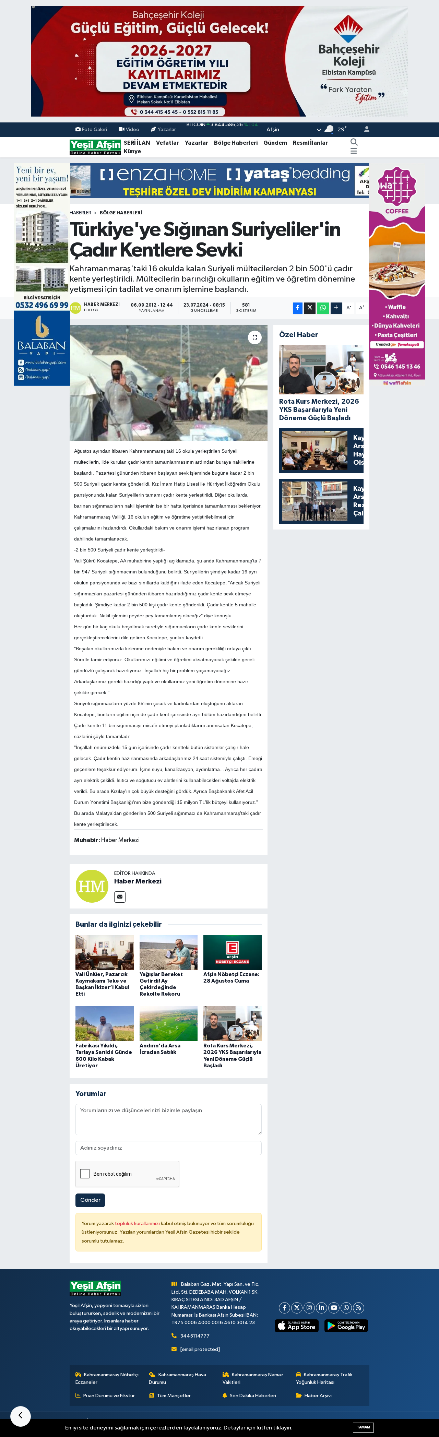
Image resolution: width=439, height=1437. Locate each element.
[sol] (42, 274)
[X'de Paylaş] (310, 308)
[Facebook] (284, 1308)
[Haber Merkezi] (91, 886)
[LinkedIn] (321, 1308)
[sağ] (397, 274)
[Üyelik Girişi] (363, 129)
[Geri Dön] (20, 1416)
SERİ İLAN (137, 143)
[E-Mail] (120, 897)
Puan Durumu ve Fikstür (109, 1395)
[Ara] (354, 143)
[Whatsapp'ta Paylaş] (323, 308)
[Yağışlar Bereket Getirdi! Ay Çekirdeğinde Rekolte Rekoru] (169, 952)
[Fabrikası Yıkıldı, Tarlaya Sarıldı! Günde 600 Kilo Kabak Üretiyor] (104, 1023)
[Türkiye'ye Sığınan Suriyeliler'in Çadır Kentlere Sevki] (169, 383)
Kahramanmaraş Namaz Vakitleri (253, 1378)
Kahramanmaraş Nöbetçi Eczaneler (107, 1378)
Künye (132, 151)
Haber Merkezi (138, 881)
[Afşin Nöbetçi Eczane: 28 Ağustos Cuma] (232, 952)
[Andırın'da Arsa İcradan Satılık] (169, 1023)
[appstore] (296, 1325)
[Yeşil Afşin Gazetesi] (95, 147)
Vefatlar (167, 143)
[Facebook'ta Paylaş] (297, 308)
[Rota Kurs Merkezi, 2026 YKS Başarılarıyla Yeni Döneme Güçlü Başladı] (232, 1023)
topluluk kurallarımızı (138, 1223)
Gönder (90, 1200)
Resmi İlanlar (310, 143)
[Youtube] (334, 1308)
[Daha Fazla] (336, 308)
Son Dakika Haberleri (253, 1395)
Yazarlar (167, 129)
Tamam (363, 1427)
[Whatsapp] (346, 1308)
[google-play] (346, 1325)
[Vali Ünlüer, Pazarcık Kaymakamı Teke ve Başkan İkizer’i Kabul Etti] (104, 952)
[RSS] (358, 1308)
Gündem (275, 143)
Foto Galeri (94, 129)
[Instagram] (309, 1308)
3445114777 (195, 1336)
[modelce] (219, 180)
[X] (296, 1308)
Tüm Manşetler (174, 1395)
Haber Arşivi (318, 1395)
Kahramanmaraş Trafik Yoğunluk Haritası (324, 1378)
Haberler (80, 213)
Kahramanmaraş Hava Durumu (177, 1378)
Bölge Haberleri (236, 143)
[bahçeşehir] (219, 61)
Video (132, 129)
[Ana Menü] (354, 151)
